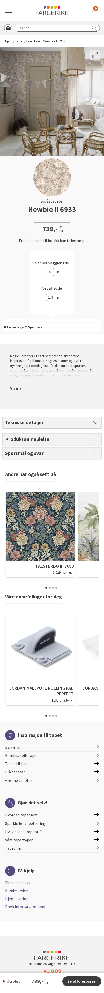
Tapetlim (13, 848)
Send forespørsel (81, 981)
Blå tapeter (15, 772)
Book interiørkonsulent (25, 907)
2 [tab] (50, 588)
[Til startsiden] (52, 10)
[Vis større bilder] (95, 55)
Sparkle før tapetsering (25, 823)
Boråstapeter (52, 201)
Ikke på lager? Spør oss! (23, 327)
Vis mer (16, 388)
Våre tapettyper (19, 840)
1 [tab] (46, 588)
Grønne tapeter (18, 780)
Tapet (19, 41)
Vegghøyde (52, 288)
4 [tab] (56, 588)
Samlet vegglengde (52, 263)
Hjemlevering (17, 899)
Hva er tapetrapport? (23, 832)
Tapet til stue (17, 764)
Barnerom (14, 747)
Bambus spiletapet (21, 755)
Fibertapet (34, 41)
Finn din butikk (18, 883)
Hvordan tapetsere (21, 815)
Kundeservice (16, 891)
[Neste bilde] (95, 101)
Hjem (8, 41)
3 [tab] (53, 588)
